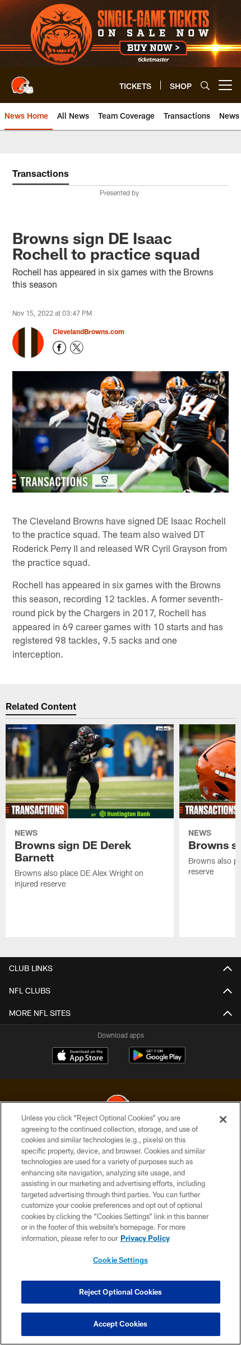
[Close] (223, 1119)
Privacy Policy (145, 1238)
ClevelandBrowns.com (88, 331)
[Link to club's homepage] (22, 81)
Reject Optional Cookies (121, 1291)
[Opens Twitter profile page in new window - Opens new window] (77, 347)
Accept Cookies (121, 1323)
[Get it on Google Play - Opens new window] (157, 1061)
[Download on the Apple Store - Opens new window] (80, 1056)
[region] (120, 1223)
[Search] (205, 85)
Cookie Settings (120, 1259)
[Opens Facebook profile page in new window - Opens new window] (59, 347)
